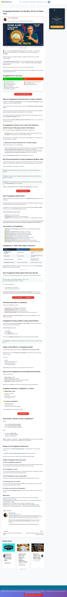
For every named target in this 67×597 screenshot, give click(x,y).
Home (21, 2)
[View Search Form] (49, 2)
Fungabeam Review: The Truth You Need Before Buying (12, 533)
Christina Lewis (12, 513)
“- (23, 297)
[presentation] (9, 547)
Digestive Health (32, 2)
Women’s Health (40, 2)
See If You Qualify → (57, 26)
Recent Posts (9, 510)
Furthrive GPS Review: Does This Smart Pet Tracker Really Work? (8, 557)
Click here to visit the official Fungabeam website (14, 453)
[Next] (42, 556)
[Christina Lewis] (6, 515)
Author (4, 510)
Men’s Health (25, 2)
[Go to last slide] (4, 556)
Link (15, 499)
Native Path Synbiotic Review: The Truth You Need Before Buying (34, 533)
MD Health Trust (18, 514)
